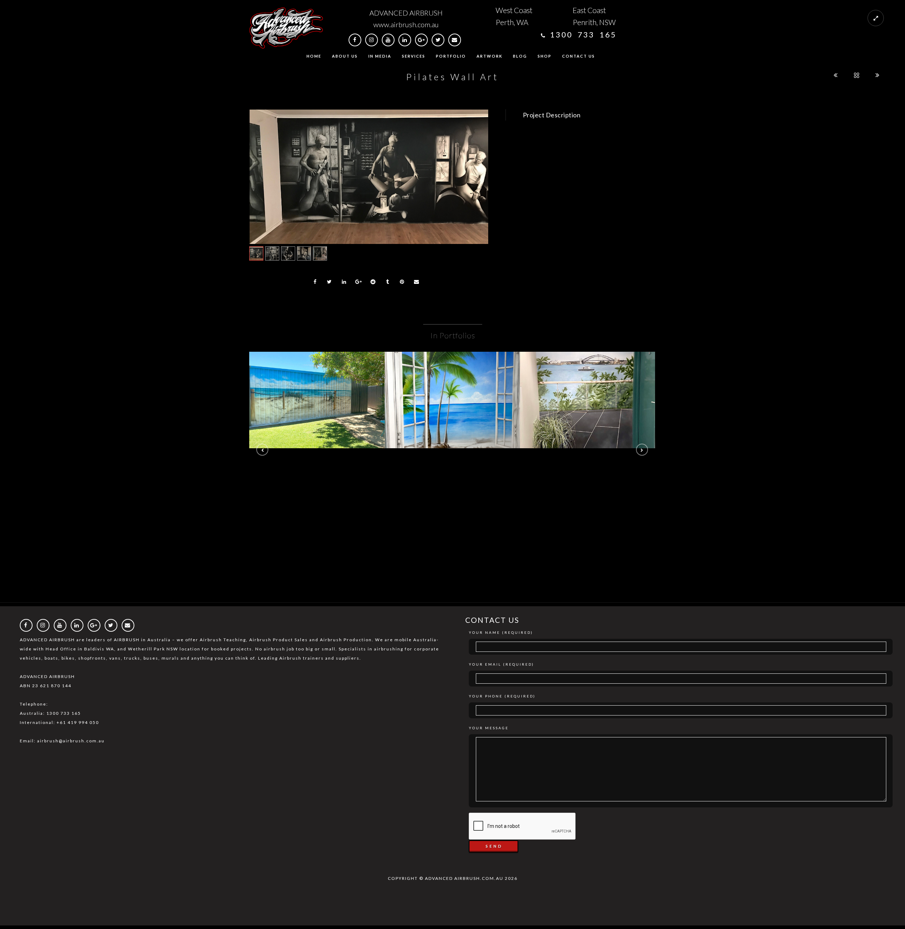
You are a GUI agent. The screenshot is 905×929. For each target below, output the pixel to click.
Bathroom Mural (452, 402)
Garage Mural (317, 402)
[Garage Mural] (317, 384)
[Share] (315, 282)
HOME (313, 56)
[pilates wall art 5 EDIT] (369, 176)
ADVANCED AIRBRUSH (406, 12)
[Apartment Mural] (588, 384)
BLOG (520, 56)
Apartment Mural (588, 402)
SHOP (544, 56)
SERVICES (413, 56)
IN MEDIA (379, 56)
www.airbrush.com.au (406, 24)
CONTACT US (578, 56)
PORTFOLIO (451, 56)
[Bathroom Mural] (452, 384)
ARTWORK (489, 56)
